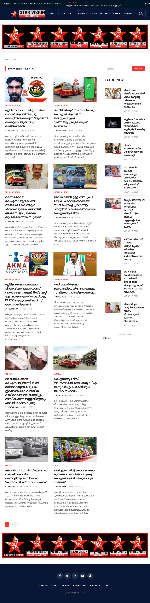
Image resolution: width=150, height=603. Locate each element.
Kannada (48, 3)
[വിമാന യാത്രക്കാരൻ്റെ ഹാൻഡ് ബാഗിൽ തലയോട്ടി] (113, 148)
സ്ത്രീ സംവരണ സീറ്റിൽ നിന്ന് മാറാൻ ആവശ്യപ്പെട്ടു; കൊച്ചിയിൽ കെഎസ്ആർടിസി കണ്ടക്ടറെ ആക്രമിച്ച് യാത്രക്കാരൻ (26, 118)
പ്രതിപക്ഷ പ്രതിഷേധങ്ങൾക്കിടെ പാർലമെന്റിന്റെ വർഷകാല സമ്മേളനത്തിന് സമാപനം (135, 98)
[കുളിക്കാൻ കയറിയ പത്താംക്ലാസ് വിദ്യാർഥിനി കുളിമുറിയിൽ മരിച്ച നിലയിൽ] (113, 122)
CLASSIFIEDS (96, 14)
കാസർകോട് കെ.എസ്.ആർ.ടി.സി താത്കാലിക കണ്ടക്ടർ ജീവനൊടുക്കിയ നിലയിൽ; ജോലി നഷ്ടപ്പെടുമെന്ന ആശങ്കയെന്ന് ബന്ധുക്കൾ (23, 207)
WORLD (81, 14)
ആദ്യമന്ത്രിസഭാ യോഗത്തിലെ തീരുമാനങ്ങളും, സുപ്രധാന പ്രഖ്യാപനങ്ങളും (75, 288)
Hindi (16, 3)
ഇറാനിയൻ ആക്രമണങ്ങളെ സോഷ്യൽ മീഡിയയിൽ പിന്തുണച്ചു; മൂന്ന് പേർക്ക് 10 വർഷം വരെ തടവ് (133, 281)
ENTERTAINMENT (113, 14)
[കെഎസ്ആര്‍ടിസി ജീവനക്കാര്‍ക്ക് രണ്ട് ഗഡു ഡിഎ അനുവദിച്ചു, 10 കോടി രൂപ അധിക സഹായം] (75, 358)
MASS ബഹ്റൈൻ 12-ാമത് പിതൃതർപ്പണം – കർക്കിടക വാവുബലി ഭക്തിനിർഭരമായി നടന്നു (133, 249)
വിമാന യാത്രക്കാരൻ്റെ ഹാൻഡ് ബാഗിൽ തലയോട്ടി (133, 150)
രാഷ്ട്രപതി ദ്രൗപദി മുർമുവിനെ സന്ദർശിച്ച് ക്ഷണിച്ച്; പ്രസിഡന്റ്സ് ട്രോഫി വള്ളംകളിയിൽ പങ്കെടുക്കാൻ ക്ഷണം (134, 213)
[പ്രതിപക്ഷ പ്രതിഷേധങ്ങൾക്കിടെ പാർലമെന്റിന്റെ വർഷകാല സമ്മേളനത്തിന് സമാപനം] (113, 93)
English (7, 3)
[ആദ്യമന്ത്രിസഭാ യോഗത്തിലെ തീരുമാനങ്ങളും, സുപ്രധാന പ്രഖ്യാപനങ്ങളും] (75, 264)
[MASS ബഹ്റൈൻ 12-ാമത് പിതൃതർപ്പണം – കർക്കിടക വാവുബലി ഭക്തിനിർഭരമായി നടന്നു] (113, 242)
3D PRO (141, 14)
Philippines (36, 3)
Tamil (57, 3)
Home (52, 14)
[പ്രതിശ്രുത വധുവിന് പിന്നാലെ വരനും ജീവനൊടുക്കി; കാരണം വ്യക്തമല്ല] (113, 307)
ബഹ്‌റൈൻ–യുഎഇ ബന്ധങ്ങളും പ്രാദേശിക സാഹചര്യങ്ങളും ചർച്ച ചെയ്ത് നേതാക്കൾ (133, 177)
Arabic (24, 3)
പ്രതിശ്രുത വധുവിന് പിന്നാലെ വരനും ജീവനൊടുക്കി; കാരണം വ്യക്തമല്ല (133, 312)
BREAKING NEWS (12, 105)
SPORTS (128, 14)
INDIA (55, 465)
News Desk (13, 131)
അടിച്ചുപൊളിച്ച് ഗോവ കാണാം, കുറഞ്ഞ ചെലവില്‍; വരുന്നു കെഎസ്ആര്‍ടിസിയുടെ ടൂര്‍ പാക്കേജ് (74, 476)
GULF (70, 14)
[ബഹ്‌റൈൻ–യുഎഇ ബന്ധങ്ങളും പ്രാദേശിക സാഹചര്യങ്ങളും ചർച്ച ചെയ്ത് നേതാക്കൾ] (113, 171)
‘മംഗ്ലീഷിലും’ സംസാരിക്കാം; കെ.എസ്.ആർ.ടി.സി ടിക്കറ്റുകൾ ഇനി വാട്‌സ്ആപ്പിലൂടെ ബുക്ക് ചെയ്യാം (73, 118)
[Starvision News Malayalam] (27, 14)
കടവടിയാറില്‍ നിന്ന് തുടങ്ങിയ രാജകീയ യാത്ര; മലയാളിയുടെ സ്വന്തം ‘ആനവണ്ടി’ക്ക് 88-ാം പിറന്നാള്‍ (26, 476)
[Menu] (6, 14)
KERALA (61, 14)
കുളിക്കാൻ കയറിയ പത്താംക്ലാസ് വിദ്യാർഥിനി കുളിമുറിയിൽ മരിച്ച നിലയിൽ (95, 5)
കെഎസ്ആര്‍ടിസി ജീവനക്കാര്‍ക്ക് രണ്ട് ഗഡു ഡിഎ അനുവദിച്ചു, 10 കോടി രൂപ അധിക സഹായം (75, 385)
